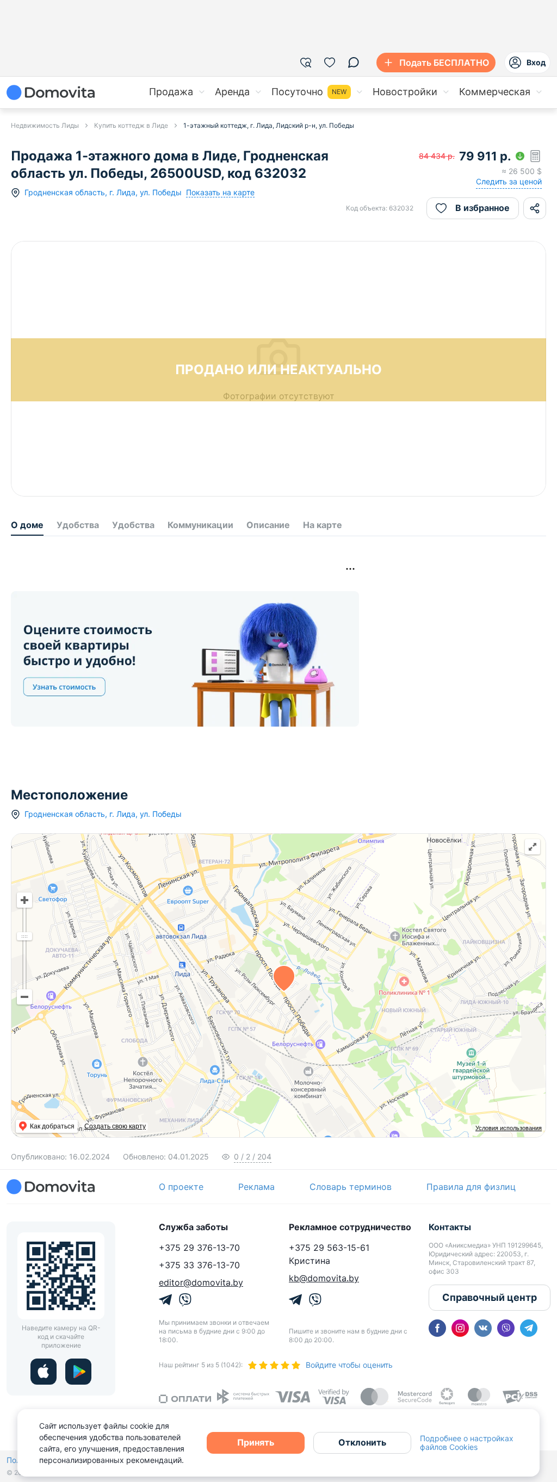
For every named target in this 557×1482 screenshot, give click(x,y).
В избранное (482, 207)
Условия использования (508, 1128)
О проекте (181, 1187)
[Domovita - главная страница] (51, 92)
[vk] (483, 1328)
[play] (78, 1372)
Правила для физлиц (471, 1187)
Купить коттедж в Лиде (131, 125)
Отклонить (362, 1442)
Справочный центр (489, 1297)
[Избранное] (330, 62)
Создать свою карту (115, 1126)
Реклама (256, 1187)
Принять (255, 1442)
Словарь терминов (351, 1187)
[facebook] (437, 1328)
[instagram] (460, 1328)
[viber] (506, 1328)
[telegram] (528, 1328)
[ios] (43, 1372)
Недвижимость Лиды (45, 125)
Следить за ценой (509, 181)
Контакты (450, 1226)
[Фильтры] (306, 62)
